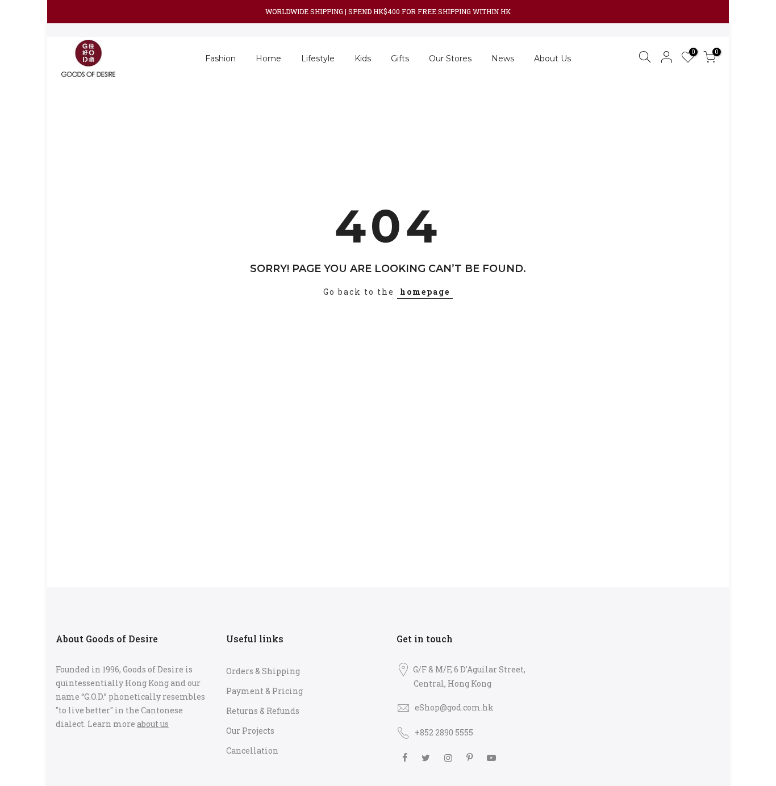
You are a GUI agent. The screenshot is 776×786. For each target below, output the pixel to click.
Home (268, 58)
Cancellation (252, 750)
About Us (552, 58)
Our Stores (450, 58)
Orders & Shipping (263, 671)
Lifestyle (318, 58)
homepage (425, 291)
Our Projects (250, 730)
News (502, 58)
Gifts (400, 58)
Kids (362, 58)
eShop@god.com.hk (454, 707)
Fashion (220, 58)
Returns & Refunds (262, 710)
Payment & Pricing (264, 690)
